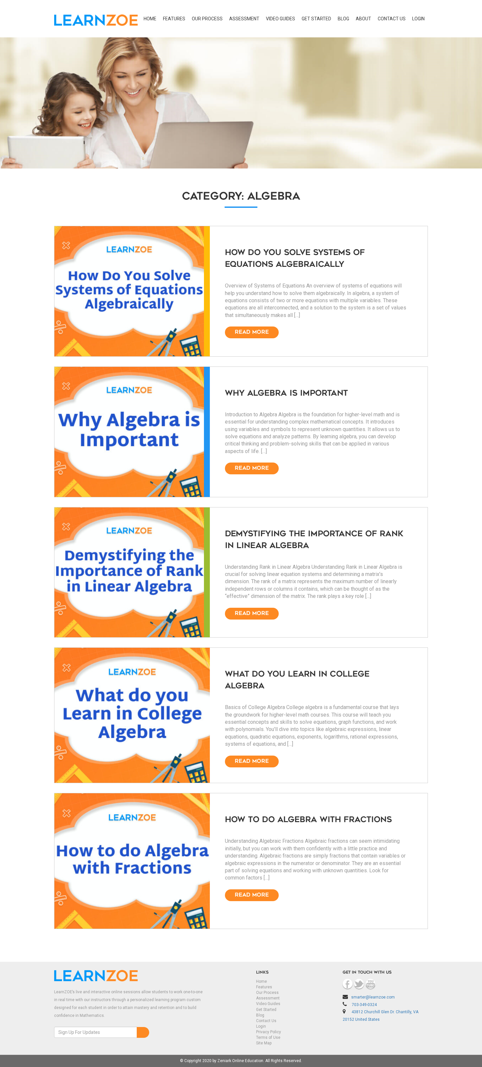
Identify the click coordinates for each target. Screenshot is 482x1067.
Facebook (347, 984)
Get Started (266, 1009)
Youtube (370, 984)
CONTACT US (392, 18)
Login (261, 1026)
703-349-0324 (364, 1004)
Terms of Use (268, 1037)
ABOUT (363, 18)
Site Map (263, 1043)
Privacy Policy (268, 1032)
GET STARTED (316, 18)
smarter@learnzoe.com (373, 997)
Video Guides (280, 18)
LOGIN (418, 18)
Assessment (244, 18)
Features (174, 18)
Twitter (359, 984)
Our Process (207, 18)
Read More (252, 332)
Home (150, 18)
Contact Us (266, 1020)
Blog (343, 18)
